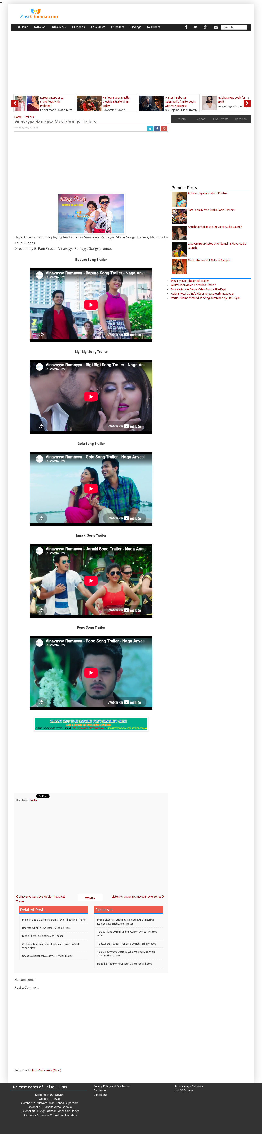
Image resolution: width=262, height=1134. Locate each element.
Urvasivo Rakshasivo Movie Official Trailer (47, 955)
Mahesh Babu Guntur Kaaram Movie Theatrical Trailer (54, 919)
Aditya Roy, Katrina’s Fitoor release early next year (202, 293)
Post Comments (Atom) (46, 1070)
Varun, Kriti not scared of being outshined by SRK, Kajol (205, 298)
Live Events (220, 119)
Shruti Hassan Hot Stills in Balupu (209, 260)
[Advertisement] (131, 63)
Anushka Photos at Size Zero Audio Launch (215, 226)
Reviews (99, 27)
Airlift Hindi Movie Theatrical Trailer (193, 285)
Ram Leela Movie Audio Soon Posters (211, 210)
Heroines (241, 119)
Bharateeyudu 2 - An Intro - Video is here (46, 927)
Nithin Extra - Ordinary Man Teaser (42, 935)
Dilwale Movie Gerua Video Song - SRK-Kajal (198, 289)
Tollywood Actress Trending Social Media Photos (126, 943)
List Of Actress (184, 1090)
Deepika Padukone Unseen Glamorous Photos (124, 963)
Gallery (59, 27)
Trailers (119, 27)
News (41, 27)
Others (155, 27)
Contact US (101, 1094)
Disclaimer (100, 1090)
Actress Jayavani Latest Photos (207, 193)
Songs (137, 27)
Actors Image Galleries (189, 1086)
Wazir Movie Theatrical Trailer (190, 280)
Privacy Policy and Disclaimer (112, 1086)
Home (24, 27)
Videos (80, 27)
